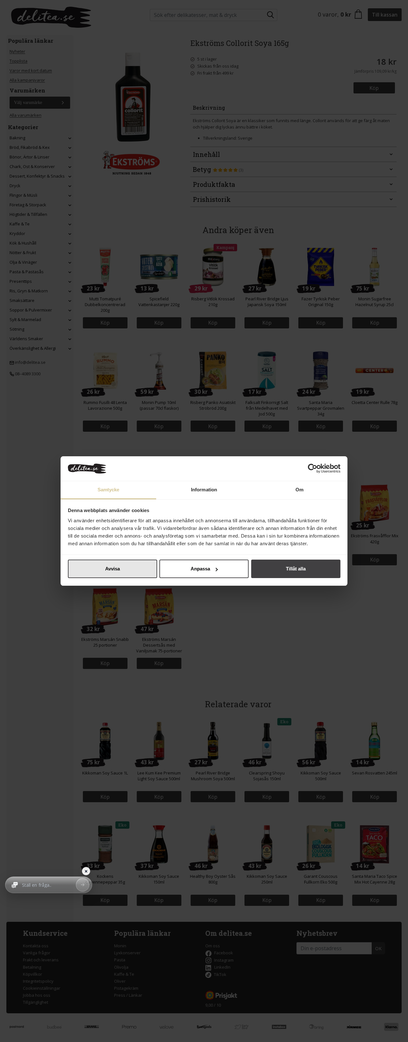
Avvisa (112, 568)
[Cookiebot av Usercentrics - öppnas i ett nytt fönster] (312, 468)
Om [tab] (299, 489)
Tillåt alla (296, 568)
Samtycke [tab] (109, 489)
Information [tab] (204, 489)
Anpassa (200, 568)
